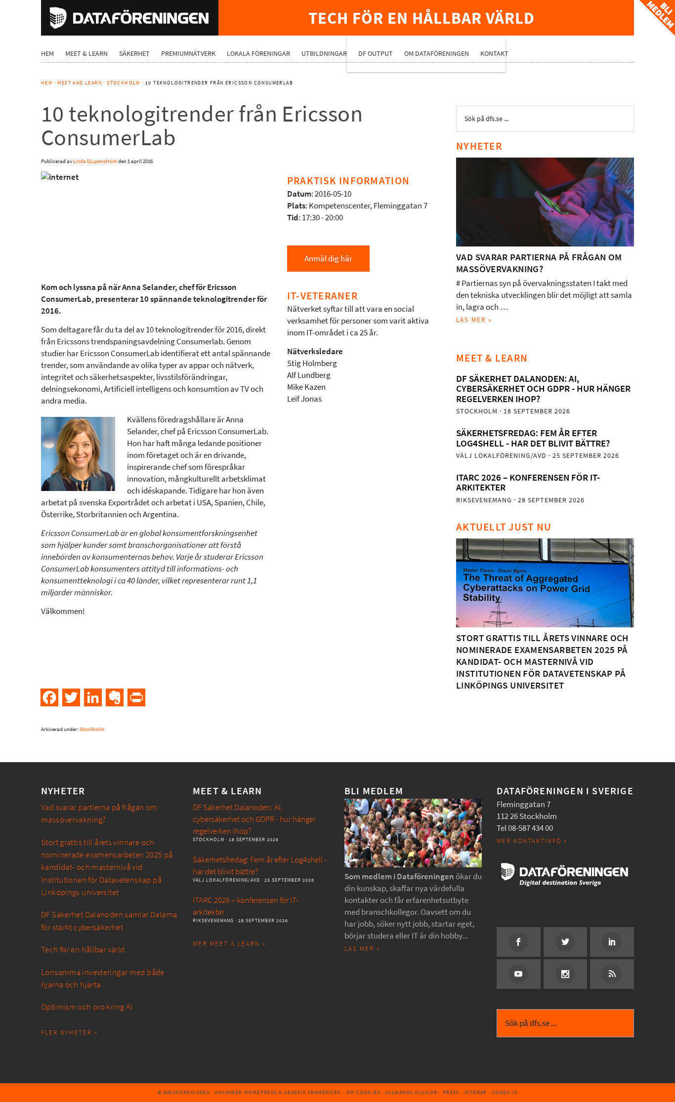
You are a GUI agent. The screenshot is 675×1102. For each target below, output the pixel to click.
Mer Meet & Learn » (229, 943)
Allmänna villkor (411, 1092)
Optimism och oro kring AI (87, 1007)
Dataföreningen (129, 18)
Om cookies (363, 1092)
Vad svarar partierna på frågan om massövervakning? (539, 263)
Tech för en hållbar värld (83, 949)
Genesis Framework (312, 1092)
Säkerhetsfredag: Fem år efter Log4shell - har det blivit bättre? (533, 438)
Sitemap (475, 1092)
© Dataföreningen (184, 1092)
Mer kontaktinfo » (532, 841)
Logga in (504, 1092)
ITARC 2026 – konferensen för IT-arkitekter (528, 482)
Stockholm (92, 729)
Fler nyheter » (69, 1032)
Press (451, 1092)
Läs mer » (474, 320)
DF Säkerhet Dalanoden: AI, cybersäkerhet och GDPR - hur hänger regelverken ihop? (543, 388)
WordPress (260, 1092)
